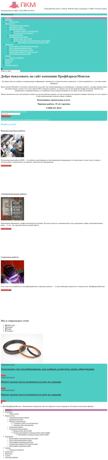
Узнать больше (6, 166)
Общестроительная (8, 364)
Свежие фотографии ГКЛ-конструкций (23, 52)
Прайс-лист (9, 60)
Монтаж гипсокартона (17, 29)
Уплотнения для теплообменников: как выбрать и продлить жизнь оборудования (47, 369)
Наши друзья (14, 22)
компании (53, 83)
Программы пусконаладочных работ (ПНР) (33, 42)
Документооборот (11, 65)
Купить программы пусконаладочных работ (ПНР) (32, 41)
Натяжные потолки (16, 27)
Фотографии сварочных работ (20, 54)
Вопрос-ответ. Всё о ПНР (23, 39)
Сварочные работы (16, 35)
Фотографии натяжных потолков (21, 50)
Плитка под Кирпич (16, 58)
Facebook (9, 327)
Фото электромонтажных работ (20, 48)
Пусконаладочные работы (18, 37)
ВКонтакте (11, 325)
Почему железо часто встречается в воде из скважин (31, 381)
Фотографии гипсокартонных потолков (23, 46)
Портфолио (9, 44)
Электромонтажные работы (19, 25)
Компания (8, 20)
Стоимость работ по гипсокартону (26, 31)
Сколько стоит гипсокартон (23, 33)
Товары (7, 56)
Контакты (8, 61)
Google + (10, 331)
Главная (8, 18)
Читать (3, 375)
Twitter (9, 329)
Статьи (7, 63)
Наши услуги (10, 24)
